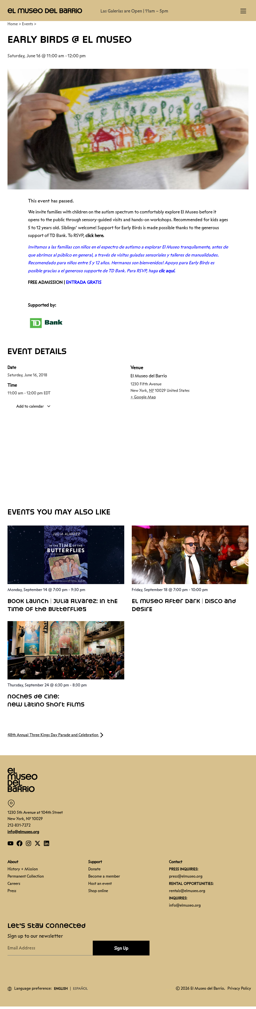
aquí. (170, 271)
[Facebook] (19, 843)
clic (162, 271)
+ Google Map (143, 397)
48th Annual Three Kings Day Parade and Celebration (53, 734)
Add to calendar (30, 406)
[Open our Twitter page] (37, 843)
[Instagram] (29, 843)
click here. (95, 235)
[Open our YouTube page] (11, 843)
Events (27, 24)
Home (13, 24)
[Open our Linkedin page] (47, 843)
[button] (45, 11)
